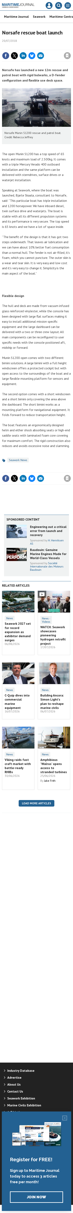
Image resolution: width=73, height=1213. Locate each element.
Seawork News (18, 460)
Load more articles (36, 803)
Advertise (14, 1077)
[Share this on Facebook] (5, 55)
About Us (14, 1084)
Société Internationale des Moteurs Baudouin (46, 566)
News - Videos (46, 620)
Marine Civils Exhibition (24, 1105)
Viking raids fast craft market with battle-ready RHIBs (18, 766)
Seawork (39, 16)
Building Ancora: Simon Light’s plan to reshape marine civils (52, 701)
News (9, 618)
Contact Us (15, 1091)
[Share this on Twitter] (14, 55)
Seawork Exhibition (21, 1098)
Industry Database (20, 1070)
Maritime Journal (16, 16)
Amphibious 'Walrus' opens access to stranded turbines (53, 766)
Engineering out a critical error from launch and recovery (48, 531)
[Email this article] (40, 55)
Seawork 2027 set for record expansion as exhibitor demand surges (18, 631)
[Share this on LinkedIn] (23, 55)
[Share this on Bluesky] (31, 55)
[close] (70, 47)
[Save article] (67, 55)
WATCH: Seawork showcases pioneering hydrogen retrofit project (53, 635)
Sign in (19, 47)
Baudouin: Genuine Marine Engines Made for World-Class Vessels (48, 554)
